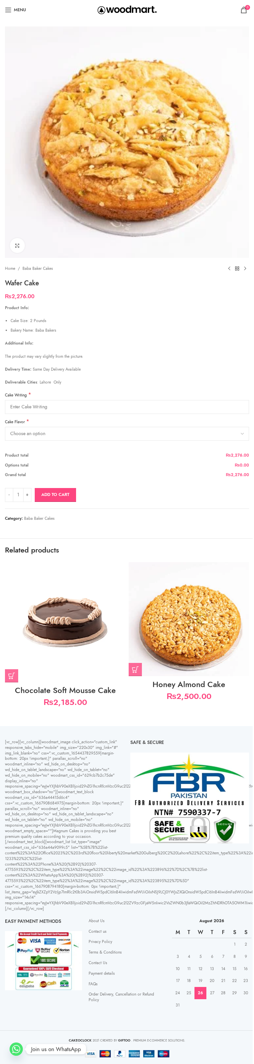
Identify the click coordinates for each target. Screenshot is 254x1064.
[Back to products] (237, 268)
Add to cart (55, 495)
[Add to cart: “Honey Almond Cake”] (135, 669)
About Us (97, 920)
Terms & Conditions (105, 952)
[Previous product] (229, 268)
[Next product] (245, 268)
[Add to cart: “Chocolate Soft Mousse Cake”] (11, 675)
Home (10, 268)
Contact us (97, 931)
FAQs (93, 984)
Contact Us (98, 962)
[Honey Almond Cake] (189, 619)
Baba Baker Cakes (37, 268)
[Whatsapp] (16, 1049)
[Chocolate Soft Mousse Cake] (65, 622)
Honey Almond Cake (188, 684)
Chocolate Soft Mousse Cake (65, 690)
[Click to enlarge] (17, 245)
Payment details (102, 973)
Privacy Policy (100, 941)
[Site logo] (127, 9)
